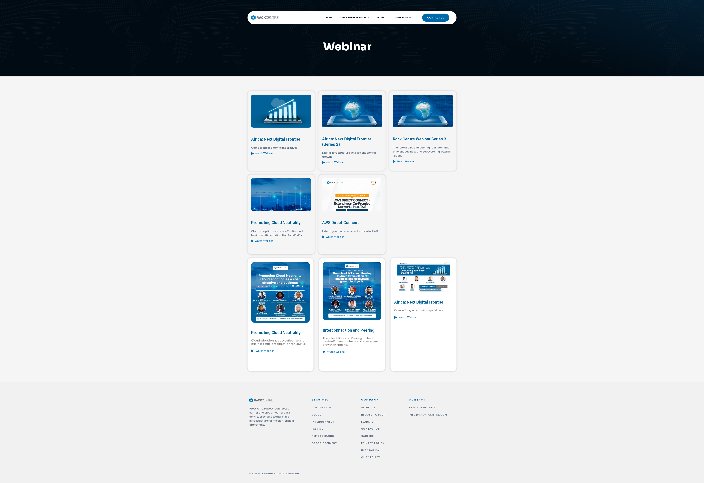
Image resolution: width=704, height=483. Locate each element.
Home (329, 17)
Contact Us (435, 17)
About (380, 17)
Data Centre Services (353, 17)
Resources (401, 17)
